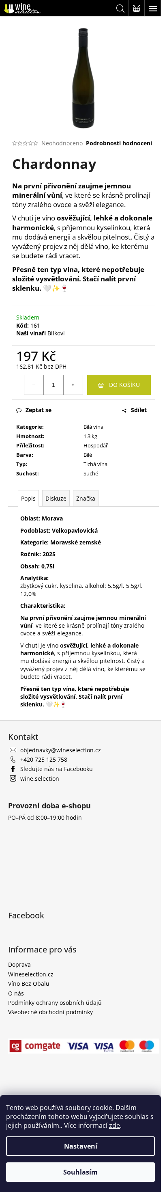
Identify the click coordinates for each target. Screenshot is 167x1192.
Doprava (19, 964)
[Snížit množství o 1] (34, 385)
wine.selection (39, 778)
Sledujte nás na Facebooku (56, 769)
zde (114, 1125)
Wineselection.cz (31, 974)
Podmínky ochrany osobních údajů (55, 1002)
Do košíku (124, 385)
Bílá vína (93, 426)
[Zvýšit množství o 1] (73, 385)
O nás (16, 993)
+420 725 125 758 (43, 759)
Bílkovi (56, 333)
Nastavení (80, 1146)
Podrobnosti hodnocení (119, 143)
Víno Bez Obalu (28, 983)
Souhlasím (80, 1172)
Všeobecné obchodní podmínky (50, 1012)
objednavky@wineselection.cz (60, 750)
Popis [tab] (28, 498)
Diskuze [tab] (55, 498)
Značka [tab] (85, 498)
